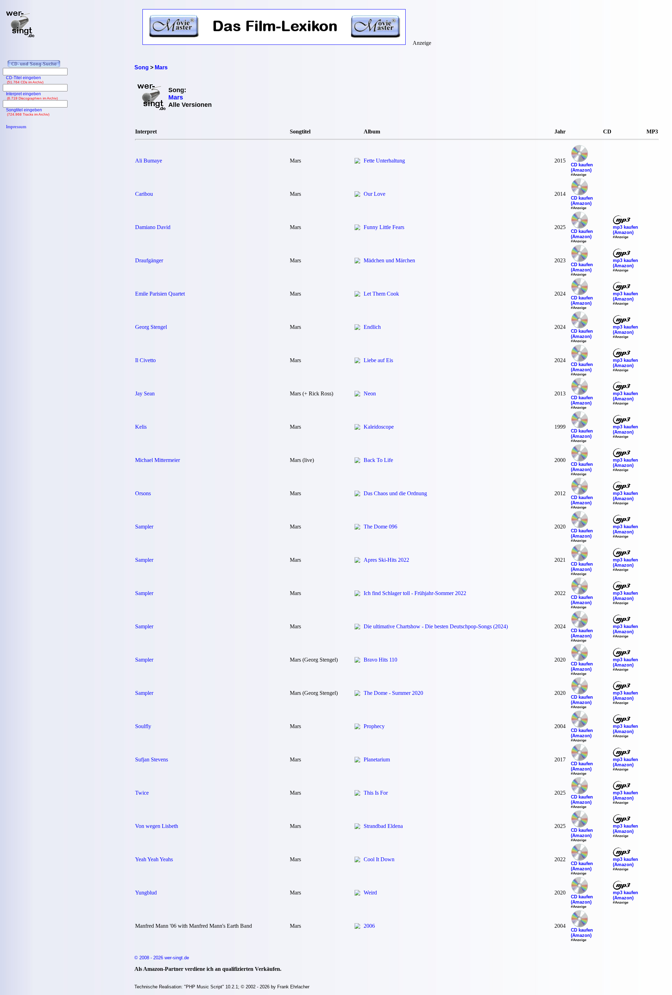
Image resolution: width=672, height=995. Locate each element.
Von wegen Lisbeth (156, 826)
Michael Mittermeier (157, 460)
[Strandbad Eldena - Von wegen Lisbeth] (357, 827)
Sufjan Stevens (151, 759)
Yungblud (146, 893)
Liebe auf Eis (378, 360)
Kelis (141, 427)
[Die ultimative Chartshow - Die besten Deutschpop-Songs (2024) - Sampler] (357, 627)
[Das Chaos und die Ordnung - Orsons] (357, 494)
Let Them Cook (381, 294)
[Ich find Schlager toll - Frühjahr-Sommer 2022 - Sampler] (357, 594)
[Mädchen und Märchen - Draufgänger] (357, 261)
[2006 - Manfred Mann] (357, 927)
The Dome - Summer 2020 (393, 693)
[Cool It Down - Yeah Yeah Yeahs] (357, 860)
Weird (370, 893)
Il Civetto (145, 360)
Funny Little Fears (384, 227)
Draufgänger (149, 260)
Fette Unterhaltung (384, 161)
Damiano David (152, 227)
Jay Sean (145, 393)
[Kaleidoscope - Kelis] (357, 428)
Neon (370, 393)
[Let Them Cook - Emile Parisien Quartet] (357, 295)
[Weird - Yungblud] (357, 894)
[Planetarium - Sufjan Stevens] (357, 760)
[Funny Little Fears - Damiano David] (357, 228)
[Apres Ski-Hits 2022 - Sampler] (357, 561)
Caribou (144, 194)
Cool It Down (379, 859)
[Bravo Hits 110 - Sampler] (357, 661)
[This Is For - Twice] (357, 794)
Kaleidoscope (379, 427)
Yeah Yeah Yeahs (154, 859)
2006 (369, 926)
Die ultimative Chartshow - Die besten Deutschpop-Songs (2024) (436, 626)
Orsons (143, 493)
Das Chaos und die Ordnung (395, 493)
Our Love (374, 194)
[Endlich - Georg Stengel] (357, 328)
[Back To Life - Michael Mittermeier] (357, 461)
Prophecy (374, 726)
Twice (142, 793)
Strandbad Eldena (383, 826)
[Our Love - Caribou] (357, 195)
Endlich (372, 327)
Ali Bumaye (148, 161)
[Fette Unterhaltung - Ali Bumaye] (357, 162)
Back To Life (378, 460)
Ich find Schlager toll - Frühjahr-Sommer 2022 (415, 593)
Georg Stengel (151, 327)
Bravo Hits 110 (380, 660)
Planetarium (377, 759)
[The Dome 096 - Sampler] (357, 528)
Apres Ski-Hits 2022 (386, 560)
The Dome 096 (380, 527)
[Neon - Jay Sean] (357, 395)
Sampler (144, 527)
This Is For (376, 793)
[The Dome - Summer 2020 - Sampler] (357, 694)
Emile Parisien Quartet (160, 294)
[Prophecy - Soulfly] (357, 727)
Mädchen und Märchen (389, 260)
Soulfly (143, 726)
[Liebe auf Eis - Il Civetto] (357, 361)
